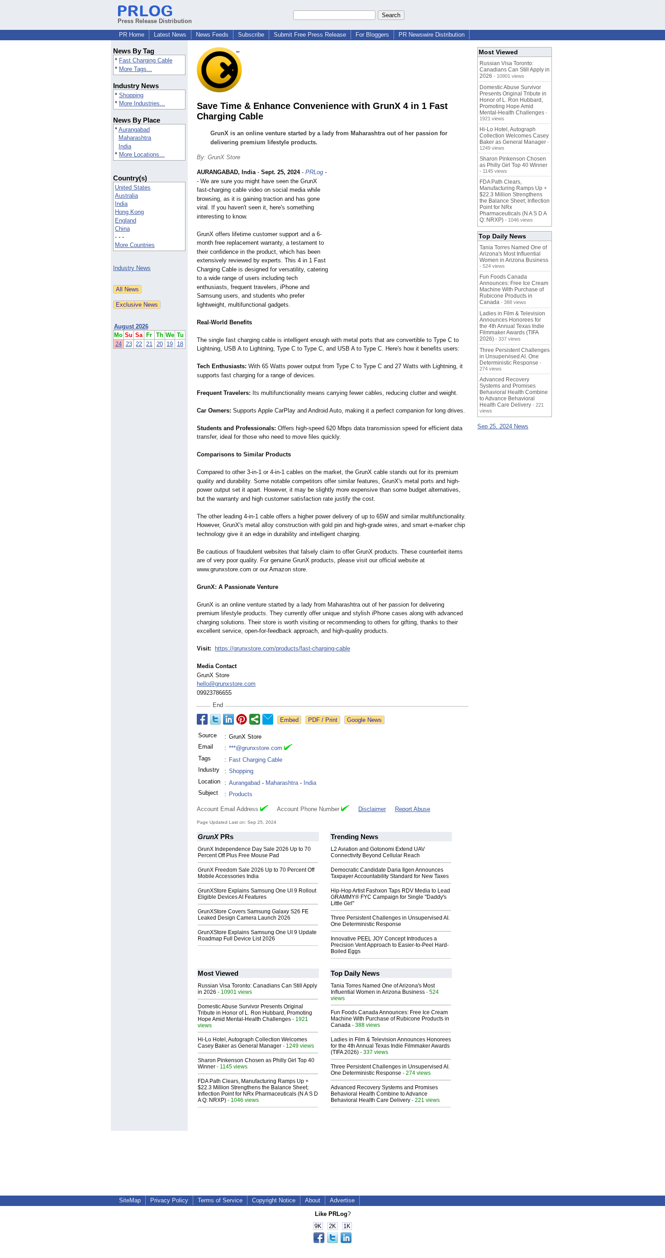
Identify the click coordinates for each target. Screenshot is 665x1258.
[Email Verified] (288, 748)
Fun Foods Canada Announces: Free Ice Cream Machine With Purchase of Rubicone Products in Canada (390, 1018)
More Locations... (142, 154)
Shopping (131, 95)
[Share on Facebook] (202, 719)
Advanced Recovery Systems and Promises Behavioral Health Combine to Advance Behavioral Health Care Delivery (384, 1093)
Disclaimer (372, 809)
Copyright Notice (273, 1200)
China (122, 228)
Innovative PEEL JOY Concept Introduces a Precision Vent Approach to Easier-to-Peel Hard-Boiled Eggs (390, 944)
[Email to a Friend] (267, 719)
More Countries (135, 245)
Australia (126, 195)
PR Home (131, 34)
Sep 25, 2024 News (502, 426)
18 (180, 344)
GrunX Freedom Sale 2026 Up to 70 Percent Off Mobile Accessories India (256, 873)
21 (149, 344)
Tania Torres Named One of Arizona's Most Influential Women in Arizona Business (383, 989)
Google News (364, 720)
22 (139, 344)
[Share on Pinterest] (241, 719)
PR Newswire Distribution (432, 34)
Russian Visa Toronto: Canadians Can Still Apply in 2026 (515, 69)
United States (133, 187)
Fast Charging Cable (145, 60)
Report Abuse (412, 809)
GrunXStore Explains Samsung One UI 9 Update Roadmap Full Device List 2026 (257, 935)
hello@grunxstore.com (226, 683)
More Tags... (135, 69)
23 (129, 344)
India (125, 146)
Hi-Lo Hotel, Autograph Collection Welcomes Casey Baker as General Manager (252, 1042)
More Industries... (142, 103)
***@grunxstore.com (255, 748)
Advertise (342, 1200)
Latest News (170, 34)
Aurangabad (134, 129)
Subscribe (251, 34)
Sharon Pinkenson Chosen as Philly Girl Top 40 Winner (513, 162)
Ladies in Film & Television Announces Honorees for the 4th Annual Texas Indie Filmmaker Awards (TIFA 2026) (391, 1045)
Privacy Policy (169, 1200)
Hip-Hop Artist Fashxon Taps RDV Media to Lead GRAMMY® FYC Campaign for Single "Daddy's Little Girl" (390, 897)
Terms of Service (220, 1200)
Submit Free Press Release (310, 34)
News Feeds (212, 34)
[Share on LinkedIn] (228, 719)
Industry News (132, 268)
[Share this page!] (333, 1241)
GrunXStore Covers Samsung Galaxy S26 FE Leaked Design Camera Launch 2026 (253, 914)
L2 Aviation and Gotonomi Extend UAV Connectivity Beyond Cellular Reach (378, 852)
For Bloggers (372, 34)
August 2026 (131, 326)
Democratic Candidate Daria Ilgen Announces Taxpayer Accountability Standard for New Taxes (390, 873)
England (125, 220)
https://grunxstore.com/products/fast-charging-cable (282, 648)
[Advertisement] (400, 234)
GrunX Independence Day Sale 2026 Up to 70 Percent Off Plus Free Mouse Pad (254, 852)
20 (160, 344)
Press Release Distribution (155, 21)
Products (240, 794)
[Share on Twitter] (215, 719)
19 (169, 344)
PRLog (314, 172)
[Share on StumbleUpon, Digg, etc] (254, 719)
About (312, 1200)
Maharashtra (135, 137)
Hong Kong (129, 212)
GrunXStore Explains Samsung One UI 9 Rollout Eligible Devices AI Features (257, 894)
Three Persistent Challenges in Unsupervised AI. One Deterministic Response (390, 921)
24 (118, 344)
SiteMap (130, 1200)
